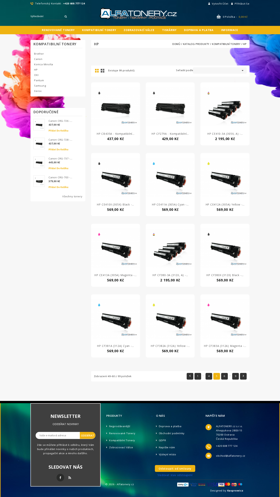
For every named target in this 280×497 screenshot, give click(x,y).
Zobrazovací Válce (121, 447)
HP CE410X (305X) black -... (115, 204)
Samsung (40, 85)
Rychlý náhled (115, 111)
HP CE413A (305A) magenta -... (115, 275)
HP (36, 69)
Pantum (39, 80)
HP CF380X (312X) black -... (225, 275)
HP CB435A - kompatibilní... (115, 133)
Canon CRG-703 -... (60, 177)
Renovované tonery (58, 30)
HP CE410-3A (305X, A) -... (225, 133)
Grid (97, 70)
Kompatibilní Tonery (122, 440)
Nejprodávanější (119, 426)
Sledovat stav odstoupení (175, 475)
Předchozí (190, 376)
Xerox (38, 91)
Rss (70, 477)
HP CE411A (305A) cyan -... (170, 204)
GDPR (162, 440)
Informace (229, 30)
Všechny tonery (72, 196)
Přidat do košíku (58, 130)
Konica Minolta (43, 64)
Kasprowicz (235, 490)
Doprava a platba (199, 30)
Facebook (60, 477)
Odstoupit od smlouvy (175, 468)
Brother (39, 53)
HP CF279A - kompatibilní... (170, 133)
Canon (38, 59)
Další (243, 376)
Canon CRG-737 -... (60, 158)
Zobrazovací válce (139, 30)
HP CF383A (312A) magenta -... (225, 346)
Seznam (102, 70)
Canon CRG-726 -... (60, 121)
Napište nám (167, 447)
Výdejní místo (167, 454)
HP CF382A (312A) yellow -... (170, 346)
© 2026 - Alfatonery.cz (119, 484)
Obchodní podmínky (172, 433)
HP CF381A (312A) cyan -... (115, 346)
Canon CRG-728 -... (60, 139)
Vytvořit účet (220, 3)
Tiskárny (169, 30)
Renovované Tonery (122, 433)
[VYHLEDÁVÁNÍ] (66, 16)
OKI (36, 75)
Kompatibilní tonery (99, 30)
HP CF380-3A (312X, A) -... (170, 275)
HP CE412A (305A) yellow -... (225, 204)
